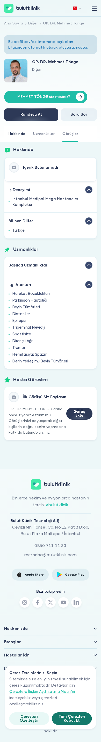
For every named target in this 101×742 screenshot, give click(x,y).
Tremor (18, 347)
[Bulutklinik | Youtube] (63, 602)
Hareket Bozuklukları (31, 293)
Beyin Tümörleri (26, 307)
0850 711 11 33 (50, 545)
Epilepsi (19, 320)
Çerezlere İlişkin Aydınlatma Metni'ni (42, 691)
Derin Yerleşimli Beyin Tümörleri (40, 361)
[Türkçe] (77, 8)
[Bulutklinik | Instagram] (24, 602)
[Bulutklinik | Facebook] (37, 602)
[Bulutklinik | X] (50, 602)
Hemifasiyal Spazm (29, 354)
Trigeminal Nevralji (28, 327)
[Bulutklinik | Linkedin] (76, 602)
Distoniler (21, 313)
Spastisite (21, 334)
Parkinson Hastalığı (29, 300)
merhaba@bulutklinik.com (50, 554)
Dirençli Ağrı (22, 341)
